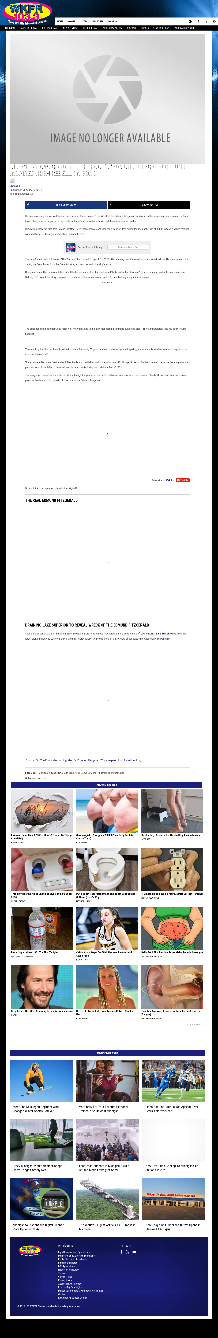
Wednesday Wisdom (112, 28)
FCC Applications (66, 1266)
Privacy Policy (65, 1280)
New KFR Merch (70, 28)
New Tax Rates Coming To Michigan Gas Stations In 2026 (171, 1168)
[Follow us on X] (206, 21)
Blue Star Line (164, 633)
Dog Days (131, 28)
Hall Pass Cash (50, 28)
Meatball (15, 185)
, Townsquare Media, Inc (49, 1306)
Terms (61, 1273)
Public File (63, 1259)
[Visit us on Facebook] (123, 1252)
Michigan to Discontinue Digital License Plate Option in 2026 (38, 1227)
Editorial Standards (67, 1262)
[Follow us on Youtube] (214, 21)
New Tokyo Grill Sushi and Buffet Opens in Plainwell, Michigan (172, 1227)
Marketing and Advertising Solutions (76, 1255)
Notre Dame (81, 773)
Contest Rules (65, 1276)
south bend (68, 773)
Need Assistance (78, 1259)
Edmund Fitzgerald (97, 773)
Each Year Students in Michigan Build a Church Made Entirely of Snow (104, 1168)
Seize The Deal (90, 28)
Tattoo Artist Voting (184, 28)
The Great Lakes (116, 773)
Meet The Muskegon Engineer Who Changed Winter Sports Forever (36, 1109)
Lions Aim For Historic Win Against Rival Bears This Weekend (171, 1109)
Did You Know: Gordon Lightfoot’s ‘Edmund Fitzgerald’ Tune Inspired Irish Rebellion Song (89, 760)
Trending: (10, 28)
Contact (62, 1294)
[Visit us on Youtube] (135, 1252)
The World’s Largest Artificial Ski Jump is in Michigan (107, 1227)
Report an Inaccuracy (68, 1269)
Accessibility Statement (70, 1283)
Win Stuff (98, 21)
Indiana (52, 773)
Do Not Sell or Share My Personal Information (81, 1290)
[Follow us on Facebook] (198, 21)
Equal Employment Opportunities (74, 1252)
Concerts (146, 28)
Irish (59, 773)
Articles (42, 778)
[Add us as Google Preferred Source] (190, 21)
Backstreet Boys (28, 28)
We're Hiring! (162, 28)
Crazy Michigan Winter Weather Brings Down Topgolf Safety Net (37, 1168)
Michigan (43, 773)
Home (60, 21)
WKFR (169, 480)
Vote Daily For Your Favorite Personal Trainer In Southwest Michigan (103, 1109)
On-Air (71, 21)
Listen (83, 21)
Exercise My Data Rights (70, 1287)
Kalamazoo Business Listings (72, 1297)
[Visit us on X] (129, 1252)
